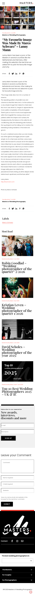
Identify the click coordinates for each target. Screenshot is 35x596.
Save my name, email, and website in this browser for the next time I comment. (14, 498)
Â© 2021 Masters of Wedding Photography (17, 589)
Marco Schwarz (7, 222)
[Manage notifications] (30, 592)
